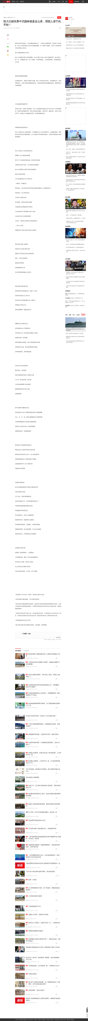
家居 (70, 314)
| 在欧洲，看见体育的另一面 (73, 298)
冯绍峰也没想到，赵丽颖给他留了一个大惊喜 (75, 218)
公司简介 (35, 1019)
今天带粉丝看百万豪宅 (35, 896)
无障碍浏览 (22, 1)
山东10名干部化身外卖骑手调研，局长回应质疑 (40, 871)
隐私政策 (51, 1019)
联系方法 (39, 1019)
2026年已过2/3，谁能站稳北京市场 (73, 38)
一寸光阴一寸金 (26, 633)
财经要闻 (67, 128)
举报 (60, 28)
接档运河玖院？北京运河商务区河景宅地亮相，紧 (75, 48)
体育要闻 (67, 161)
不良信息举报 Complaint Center (60, 1019)
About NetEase (30, 1019)
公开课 (77, 314)
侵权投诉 (72, 1019)
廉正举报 (68, 1019)
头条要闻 (67, 76)
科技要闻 (67, 226)
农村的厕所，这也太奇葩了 (36, 990)
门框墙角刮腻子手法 (34, 906)
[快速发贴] (8, 35)
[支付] (63, 1)
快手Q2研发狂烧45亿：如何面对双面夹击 (75, 247)
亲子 (74, 314)
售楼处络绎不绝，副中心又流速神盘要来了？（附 (75, 45)
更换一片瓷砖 (32, 879)
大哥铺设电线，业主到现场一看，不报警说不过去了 (44, 965)
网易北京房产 (10, 17)
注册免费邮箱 (76, 1)
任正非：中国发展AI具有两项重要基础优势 (75, 244)
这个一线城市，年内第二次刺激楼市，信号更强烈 (75, 42)
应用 (17, 1)
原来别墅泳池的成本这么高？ (37, 820)
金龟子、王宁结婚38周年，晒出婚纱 (74, 215)
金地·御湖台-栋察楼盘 (32, 777)
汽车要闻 (67, 259)
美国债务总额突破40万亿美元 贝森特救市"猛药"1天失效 (43, 947)
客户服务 (47, 1019)
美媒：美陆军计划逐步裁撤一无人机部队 (74, 333)
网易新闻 (70, 17)
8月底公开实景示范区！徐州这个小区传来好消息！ (41, 716)
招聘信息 (43, 1019)
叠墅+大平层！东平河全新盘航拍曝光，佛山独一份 (41, 812)
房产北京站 (58, 637)
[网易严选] (59, 1)
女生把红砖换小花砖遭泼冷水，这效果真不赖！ (42, 828)
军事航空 (83, 314)
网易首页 (13, 1)
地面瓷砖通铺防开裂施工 (35, 931)
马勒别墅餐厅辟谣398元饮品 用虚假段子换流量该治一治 (43, 863)
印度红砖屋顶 (32, 974)
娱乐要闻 (67, 197)
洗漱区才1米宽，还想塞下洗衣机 (38, 914)
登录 (71, 1)
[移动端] (50, 1)
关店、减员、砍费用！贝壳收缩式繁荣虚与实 (75, 149)
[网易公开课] (54, 1)
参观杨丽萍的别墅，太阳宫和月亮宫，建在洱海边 (43, 734)
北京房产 (67, 25)
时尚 (66, 314)
